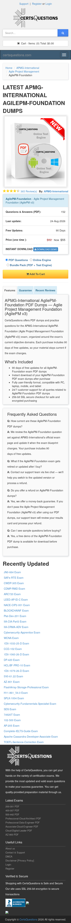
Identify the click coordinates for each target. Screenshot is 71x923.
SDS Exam (10, 709)
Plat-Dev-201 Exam (15, 616)
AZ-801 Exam (12, 682)
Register (37, 3)
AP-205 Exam (11, 725)
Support (23, 3)
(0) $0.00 (37, 43)
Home (8, 68)
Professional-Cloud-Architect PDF (23, 818)
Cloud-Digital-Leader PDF (18, 830)
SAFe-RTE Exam (13, 577)
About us (10, 848)
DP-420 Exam (12, 660)
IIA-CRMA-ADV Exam (16, 627)
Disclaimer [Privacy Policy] (19, 860)
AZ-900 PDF (12, 834)
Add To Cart (37, 274)
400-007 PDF (12, 810)
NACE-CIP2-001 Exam (17, 605)
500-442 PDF (12, 814)
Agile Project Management (24, 71)
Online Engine (41, 260)
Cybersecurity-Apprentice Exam (22, 632)
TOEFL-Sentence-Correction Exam (24, 742)
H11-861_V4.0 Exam (16, 692)
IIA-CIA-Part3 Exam (15, 621)
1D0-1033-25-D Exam (16, 643)
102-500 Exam (12, 720)
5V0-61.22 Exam (13, 676)
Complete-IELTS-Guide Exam (21, 731)
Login (49, 3)
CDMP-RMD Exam (14, 588)
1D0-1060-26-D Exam (16, 654)
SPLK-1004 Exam (14, 698)
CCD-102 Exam (13, 649)
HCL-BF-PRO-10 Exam (17, 665)
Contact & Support (15, 852)
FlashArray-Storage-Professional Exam (26, 687)
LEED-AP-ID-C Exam (16, 599)
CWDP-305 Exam (14, 583)
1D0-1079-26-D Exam (16, 671)
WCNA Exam (11, 638)
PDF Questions (18, 260)
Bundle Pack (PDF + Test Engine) (30, 265)
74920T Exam (12, 714)
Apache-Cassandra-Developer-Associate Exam (31, 736)
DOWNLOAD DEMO (46, 249)
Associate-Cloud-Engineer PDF (21, 826)
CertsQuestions (28, 919)
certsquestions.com (17, 54)
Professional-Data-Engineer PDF (22, 822)
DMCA (8, 856)
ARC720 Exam (12, 594)
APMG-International (27, 68)
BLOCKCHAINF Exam (16, 610)
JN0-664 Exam (12, 572)
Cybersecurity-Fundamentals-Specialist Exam (30, 703)
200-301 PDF (12, 806)
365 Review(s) (29, 191)
